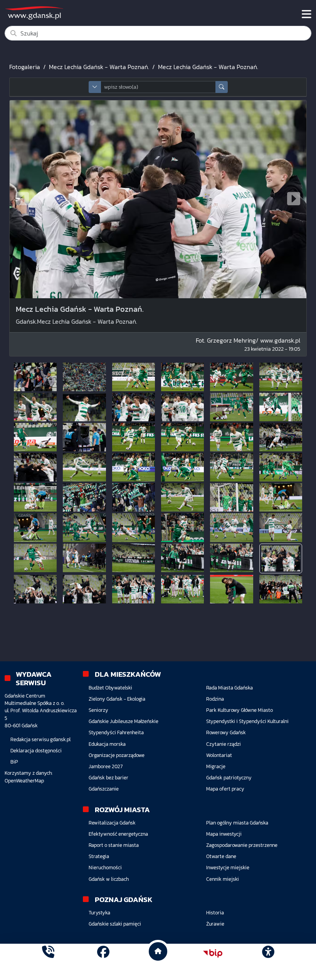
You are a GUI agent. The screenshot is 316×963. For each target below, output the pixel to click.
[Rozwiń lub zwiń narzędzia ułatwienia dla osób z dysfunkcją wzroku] (267, 953)
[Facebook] (103, 953)
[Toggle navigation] (306, 14)
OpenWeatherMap (24, 780)
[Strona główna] (48, 953)
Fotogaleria (24, 66)
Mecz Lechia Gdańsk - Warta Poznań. (99, 66)
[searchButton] (221, 87)
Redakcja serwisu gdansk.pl (40, 739)
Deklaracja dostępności (36, 750)
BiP (14, 761)
